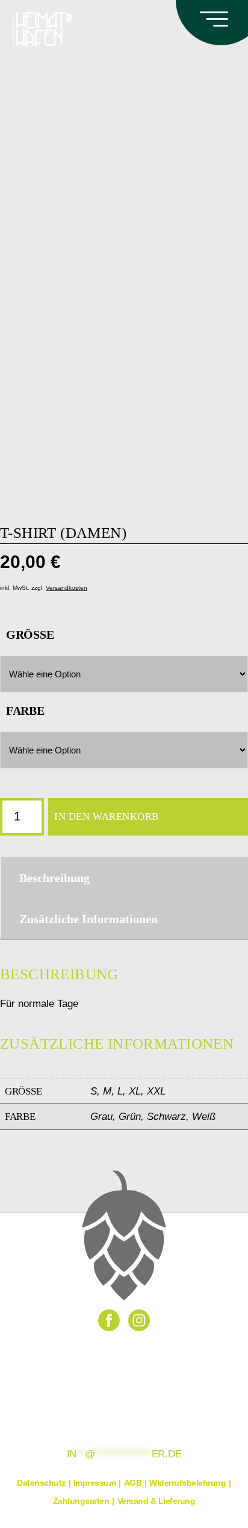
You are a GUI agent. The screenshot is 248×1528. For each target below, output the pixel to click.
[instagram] (139, 1320)
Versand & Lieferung (156, 1501)
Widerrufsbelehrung (187, 1483)
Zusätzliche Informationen (88, 918)
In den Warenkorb (106, 816)
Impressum (94, 1483)
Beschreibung (54, 877)
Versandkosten (66, 587)
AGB (133, 1483)
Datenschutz (41, 1483)
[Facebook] (109, 1320)
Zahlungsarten (81, 1501)
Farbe (25, 710)
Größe (30, 634)
